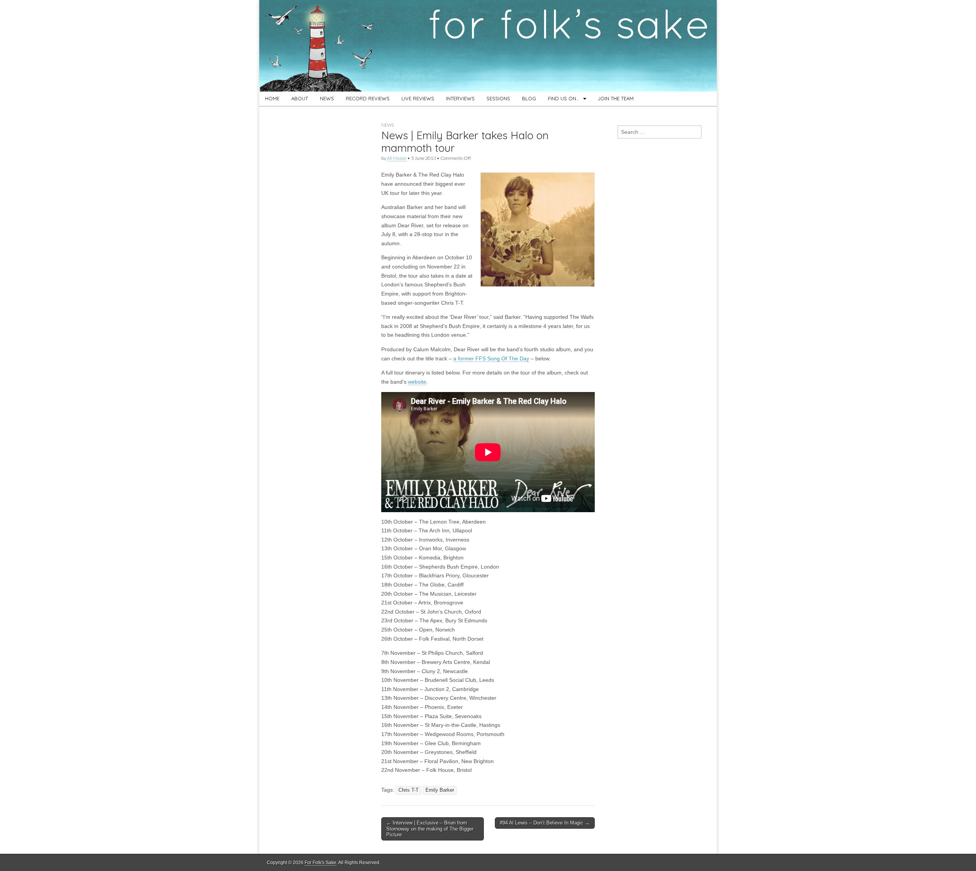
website (417, 382)
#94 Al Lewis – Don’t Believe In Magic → (545, 823)
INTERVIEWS (460, 98)
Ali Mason (396, 158)
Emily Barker (439, 790)
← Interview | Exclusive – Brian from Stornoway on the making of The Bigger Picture (430, 828)
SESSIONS (498, 98)
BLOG (529, 98)
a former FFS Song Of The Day (491, 358)
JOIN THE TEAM (616, 98)
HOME (272, 98)
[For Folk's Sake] (488, 46)
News (387, 124)
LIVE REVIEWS (417, 98)
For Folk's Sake (320, 862)
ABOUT (299, 98)
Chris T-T (408, 790)
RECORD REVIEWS (368, 98)
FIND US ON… (564, 98)
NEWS (327, 98)
